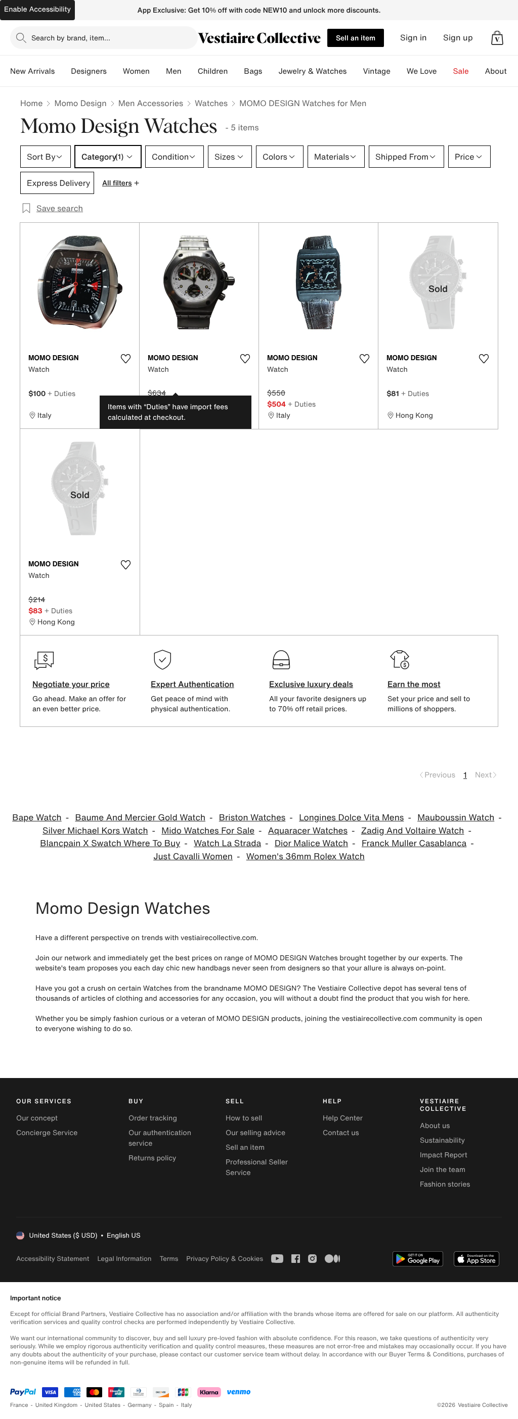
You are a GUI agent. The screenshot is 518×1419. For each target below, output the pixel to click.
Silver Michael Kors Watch (95, 830)
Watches (211, 103)
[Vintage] (399, 71)
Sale (461, 71)
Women (136, 71)
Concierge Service (46, 1133)
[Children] (236, 71)
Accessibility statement (52, 1258)
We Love (422, 71)
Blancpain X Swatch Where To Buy (110, 843)
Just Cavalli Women (193, 856)
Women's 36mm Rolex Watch (305, 856)
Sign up (458, 37)
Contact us (341, 1133)
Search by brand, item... (70, 37)
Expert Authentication (192, 684)
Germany (139, 1405)
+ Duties (61, 393)
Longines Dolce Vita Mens (351, 817)
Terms (168, 1258)
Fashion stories (445, 1184)
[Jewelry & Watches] (355, 71)
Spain (166, 1405)
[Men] (190, 71)
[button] (497, 38)
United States (103, 1405)
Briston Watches (252, 817)
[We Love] (445, 71)
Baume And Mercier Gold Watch (140, 817)
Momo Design (80, 103)
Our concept (37, 1118)
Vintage (376, 71)
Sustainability (442, 1140)
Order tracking (152, 1118)
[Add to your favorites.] (125, 359)
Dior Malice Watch (311, 843)
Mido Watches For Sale (207, 830)
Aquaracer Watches (308, 830)
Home (31, 103)
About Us (501, 71)
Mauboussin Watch (455, 817)
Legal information (124, 1258)
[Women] (158, 71)
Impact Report (443, 1155)
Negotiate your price (71, 684)
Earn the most (414, 684)
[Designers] (115, 71)
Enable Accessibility (37, 9)
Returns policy (152, 1158)
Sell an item (355, 37)
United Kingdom (56, 1405)
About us (435, 1125)
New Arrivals (32, 71)
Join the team (442, 1169)
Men (174, 71)
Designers (89, 71)
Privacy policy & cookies (224, 1258)
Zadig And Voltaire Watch (412, 830)
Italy (186, 1405)
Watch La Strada (227, 843)
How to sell (244, 1118)
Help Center (343, 1118)
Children (213, 71)
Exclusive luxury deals (311, 684)
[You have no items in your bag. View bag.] (497, 38)
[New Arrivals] (63, 71)
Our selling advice (255, 1133)
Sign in (413, 37)
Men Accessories (150, 103)
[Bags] (270, 71)
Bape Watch (36, 817)
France (19, 1405)
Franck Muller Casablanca (414, 843)
